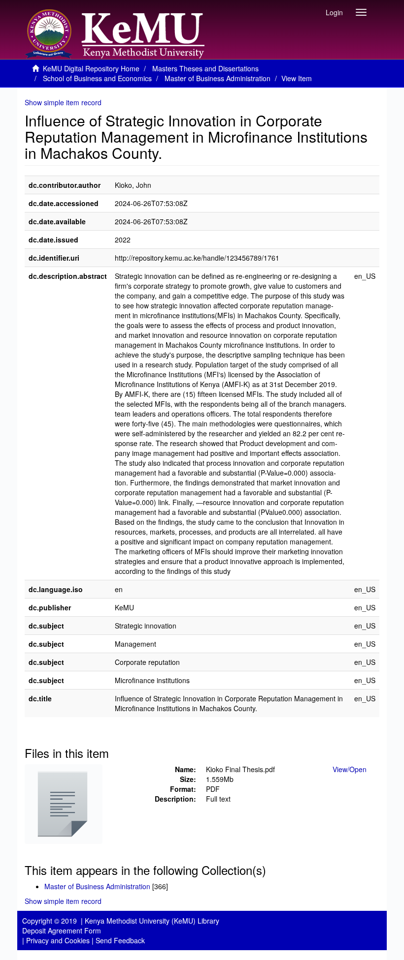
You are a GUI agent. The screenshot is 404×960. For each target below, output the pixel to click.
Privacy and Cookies (58, 940)
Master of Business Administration (217, 78)
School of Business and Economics (97, 78)
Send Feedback (120, 940)
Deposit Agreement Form (61, 930)
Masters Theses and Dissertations (205, 68)
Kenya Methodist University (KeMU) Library (152, 921)
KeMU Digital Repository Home (91, 68)
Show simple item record (63, 102)
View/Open (350, 769)
